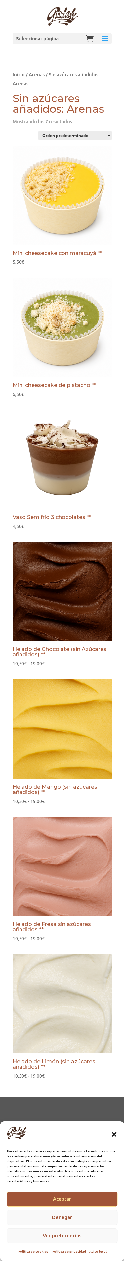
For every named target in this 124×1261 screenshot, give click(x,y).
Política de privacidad (69, 1251)
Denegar (62, 1217)
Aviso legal (98, 1251)
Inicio (19, 74)
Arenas (37, 74)
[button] (114, 1134)
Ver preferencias (62, 1235)
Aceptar (62, 1199)
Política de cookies (33, 1251)
